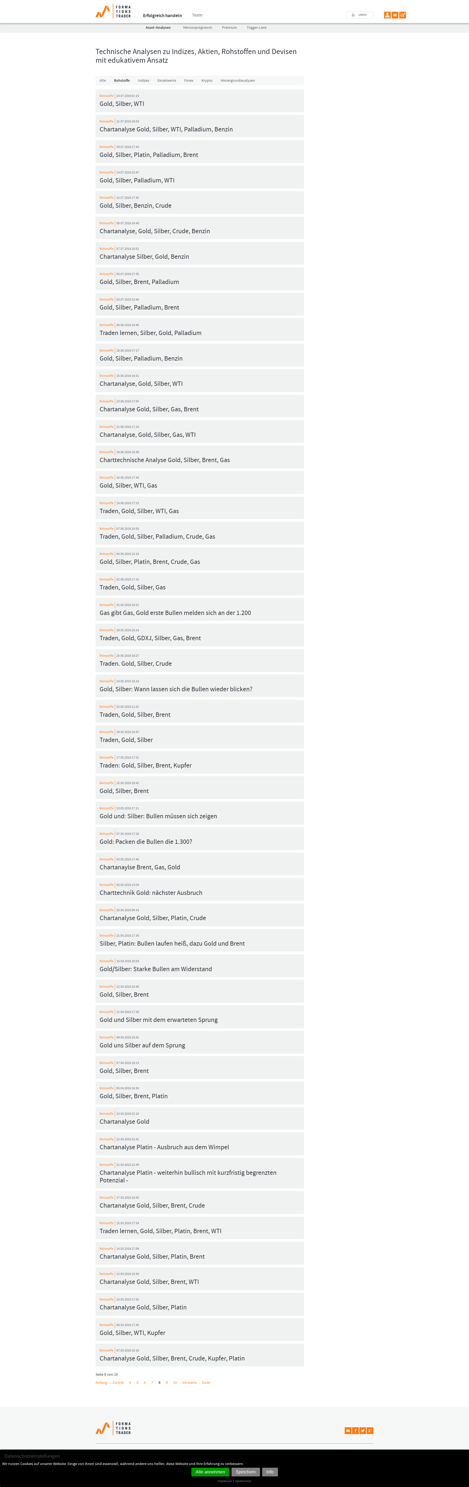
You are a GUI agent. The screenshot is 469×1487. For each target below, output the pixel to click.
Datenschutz (243, 1481)
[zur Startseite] (113, 9)
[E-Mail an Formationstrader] (395, 15)
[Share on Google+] (370, 1430)
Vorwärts (189, 1382)
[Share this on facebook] (355, 1430)
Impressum (225, 1481)
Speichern (246, 1472)
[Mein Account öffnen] (387, 15)
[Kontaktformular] (402, 15)
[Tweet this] (362, 1430)
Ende (206, 1382)
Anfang (101, 1382)
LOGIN (362, 15)
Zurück (118, 1382)
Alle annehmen (210, 1472)
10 (175, 1382)
